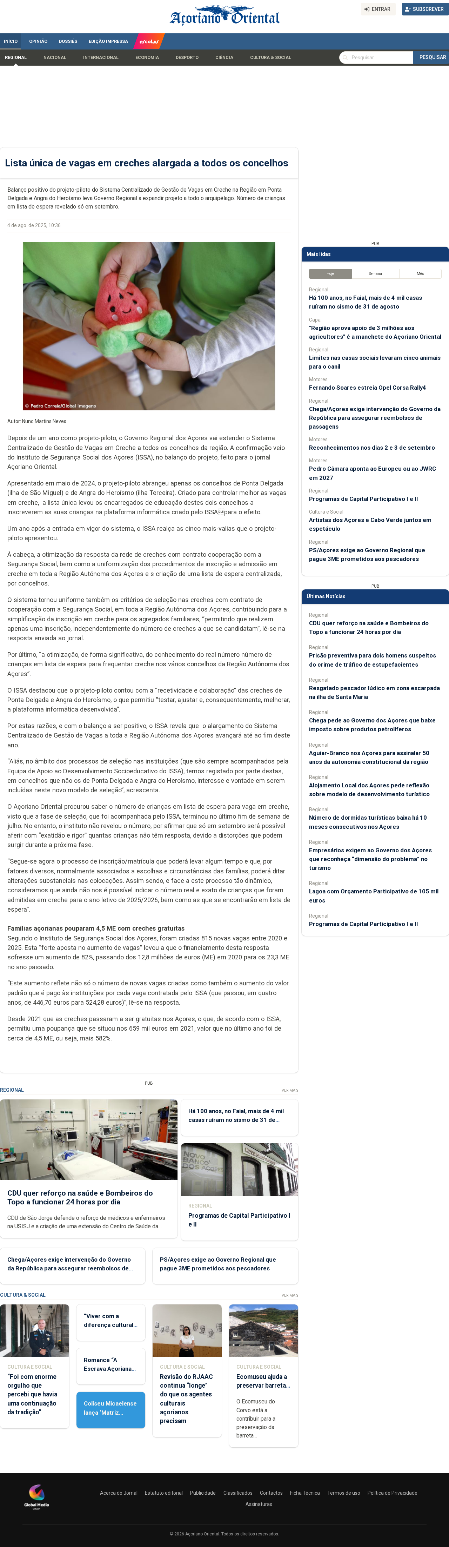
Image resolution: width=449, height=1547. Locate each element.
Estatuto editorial (164, 1493)
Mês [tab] (420, 273)
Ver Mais (290, 1090)
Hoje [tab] (330, 273)
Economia (147, 57)
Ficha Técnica (305, 1493)
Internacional (101, 57)
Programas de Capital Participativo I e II (363, 498)
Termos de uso (343, 1493)
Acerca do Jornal (119, 1493)
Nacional (54, 57)
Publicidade (203, 1493)
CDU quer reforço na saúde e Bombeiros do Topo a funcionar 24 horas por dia (80, 1197)
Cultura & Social (270, 57)
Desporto (187, 57)
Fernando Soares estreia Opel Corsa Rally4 (367, 387)
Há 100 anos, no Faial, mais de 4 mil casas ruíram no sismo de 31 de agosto (236, 1120)
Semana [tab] (375, 273)
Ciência (224, 57)
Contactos (271, 1493)
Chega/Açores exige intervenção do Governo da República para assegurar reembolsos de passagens (69, 1268)
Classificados (238, 1493)
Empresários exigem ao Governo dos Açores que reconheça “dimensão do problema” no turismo (370, 859)
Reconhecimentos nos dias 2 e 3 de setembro (372, 447)
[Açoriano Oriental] (36, 1510)
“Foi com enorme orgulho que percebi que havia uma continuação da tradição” (32, 1394)
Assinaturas (259, 1504)
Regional (16, 57)
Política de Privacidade (392, 1493)
